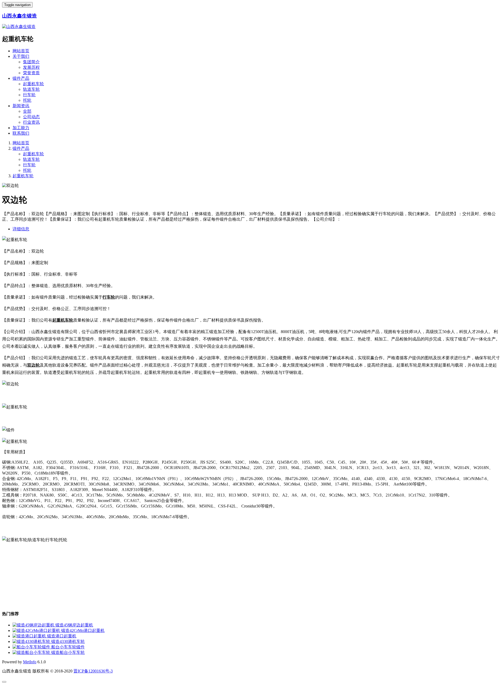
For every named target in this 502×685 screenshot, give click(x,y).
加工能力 (21, 127)
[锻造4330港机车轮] (32, 641)
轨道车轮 (31, 89)
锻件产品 (21, 78)
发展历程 (31, 67)
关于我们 (21, 56)
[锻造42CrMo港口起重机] (37, 630)
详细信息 (21, 229)
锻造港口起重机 (61, 636)
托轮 (27, 100)
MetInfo (29, 662)
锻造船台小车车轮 (68, 652)
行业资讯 (31, 122)
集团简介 (31, 62)
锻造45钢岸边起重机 (74, 625)
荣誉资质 (31, 73)
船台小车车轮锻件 (68, 647)
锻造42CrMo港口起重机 (83, 630)
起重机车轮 (33, 84)
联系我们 (21, 133)
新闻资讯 (21, 106)
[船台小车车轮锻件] (32, 647)
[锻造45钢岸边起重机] (34, 625)
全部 (27, 111)
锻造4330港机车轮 (68, 641)
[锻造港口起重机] (30, 636)
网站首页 (21, 51)
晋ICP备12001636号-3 (93, 671)
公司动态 (31, 117)
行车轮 (29, 95)
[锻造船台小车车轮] (32, 652)
